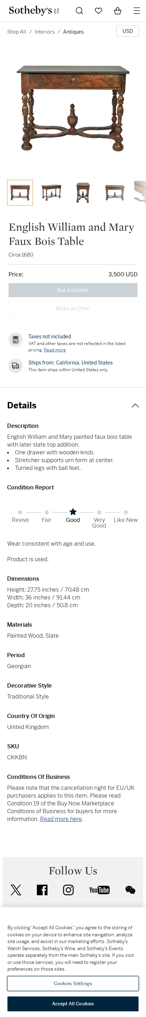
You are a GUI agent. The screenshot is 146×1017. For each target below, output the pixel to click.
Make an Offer (73, 308)
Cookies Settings (73, 984)
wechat (130, 890)
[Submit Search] (79, 10)
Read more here (61, 819)
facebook (42, 890)
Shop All (16, 32)
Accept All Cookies (73, 1004)
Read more (55, 350)
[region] (73, 962)
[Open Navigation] (136, 10)
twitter (16, 890)
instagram (68, 890)
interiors (45, 32)
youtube (99, 890)
